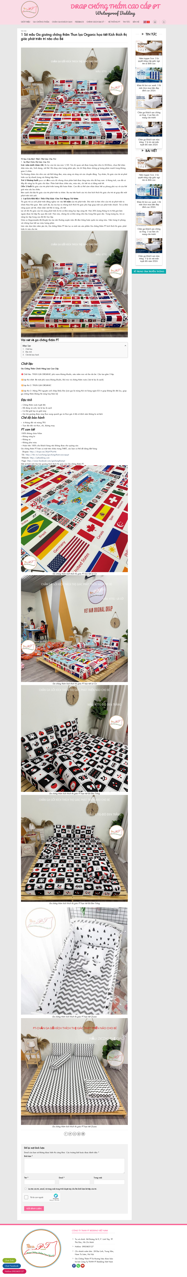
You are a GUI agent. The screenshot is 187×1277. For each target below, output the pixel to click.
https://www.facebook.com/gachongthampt (46, 460)
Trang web (98, 1177)
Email (62, 1177)
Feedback (79, 22)
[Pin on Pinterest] (79, 1134)
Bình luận (28, 1156)
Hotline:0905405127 (14, 1271)
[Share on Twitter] (70, 1134)
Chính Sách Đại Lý (95, 22)
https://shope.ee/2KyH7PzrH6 (43, 451)
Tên (26, 1177)
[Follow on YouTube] (83, 1266)
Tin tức (126, 22)
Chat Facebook (11, 1265)
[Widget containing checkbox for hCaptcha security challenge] (41, 1197)
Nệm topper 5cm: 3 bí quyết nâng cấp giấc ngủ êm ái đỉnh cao (149, 61)
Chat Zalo (9, 1260)
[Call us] (78, 1266)
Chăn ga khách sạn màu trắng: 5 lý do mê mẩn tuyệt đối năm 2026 (149, 142)
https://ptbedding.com (40, 457)
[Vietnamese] (148, 22)
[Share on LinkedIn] (83, 1134)
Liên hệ (136, 22)
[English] (145, 22)
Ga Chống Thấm (41, 22)
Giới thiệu (25, 22)
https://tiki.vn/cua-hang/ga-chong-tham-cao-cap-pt (47, 454)
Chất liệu (29, 349)
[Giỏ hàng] (155, 22)
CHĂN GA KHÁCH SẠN (62, 22)
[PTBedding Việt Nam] (31, 9)
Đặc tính (29, 351)
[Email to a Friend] (74, 1134)
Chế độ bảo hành (32, 354)
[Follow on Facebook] (74, 1266)
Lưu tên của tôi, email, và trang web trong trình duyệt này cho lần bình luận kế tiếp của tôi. (62, 1189)
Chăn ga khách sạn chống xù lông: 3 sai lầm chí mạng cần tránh (149, 115)
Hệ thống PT (114, 22)
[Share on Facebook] (66, 1134)
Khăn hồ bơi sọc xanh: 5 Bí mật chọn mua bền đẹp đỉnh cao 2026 (149, 88)
